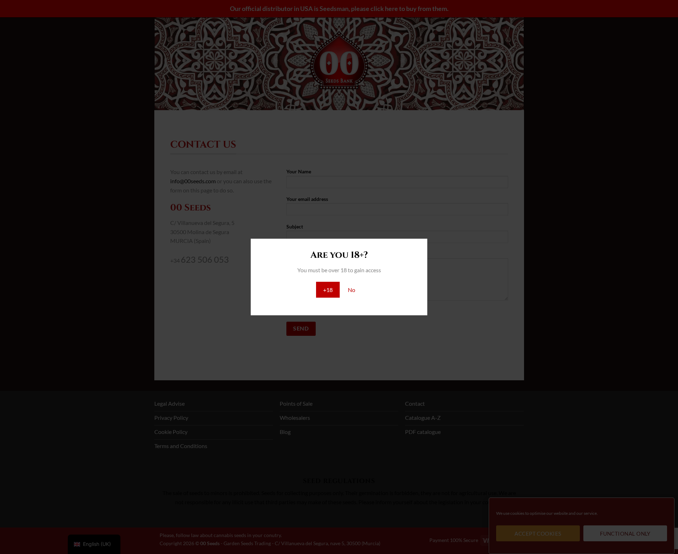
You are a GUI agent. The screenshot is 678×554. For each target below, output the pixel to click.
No (351, 289)
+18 (328, 289)
